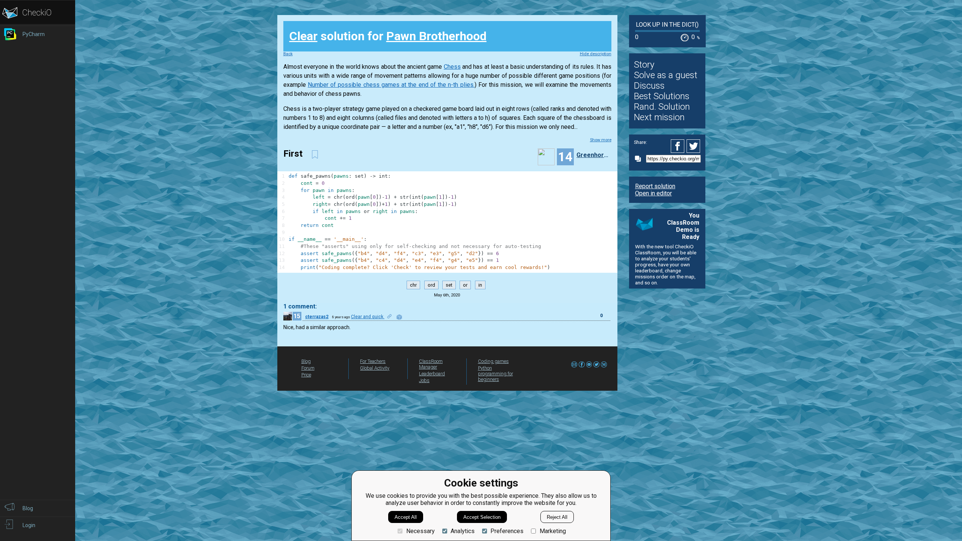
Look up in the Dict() (667, 24)
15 (296, 316)
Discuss (649, 85)
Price (306, 375)
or (465, 285)
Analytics (463, 531)
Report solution (655, 186)
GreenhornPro (593, 155)
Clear (303, 36)
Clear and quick (367, 316)
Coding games (493, 361)
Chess (452, 66)
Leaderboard (432, 373)
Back (288, 53)
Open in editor (653, 193)
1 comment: (300, 306)
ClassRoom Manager (431, 364)
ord (431, 285)
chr (413, 285)
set (449, 285)
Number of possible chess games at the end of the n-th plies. (391, 84)
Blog (306, 361)
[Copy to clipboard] (640, 159)
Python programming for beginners (495, 373)
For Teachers (373, 361)
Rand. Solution (662, 106)
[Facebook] (679, 146)
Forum (308, 368)
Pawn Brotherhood (436, 36)
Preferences (506, 531)
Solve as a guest (665, 75)
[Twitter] (694, 146)
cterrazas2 (316, 316)
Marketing (553, 531)
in (480, 285)
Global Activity (374, 368)
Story (644, 64)
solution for (388, 36)
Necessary (420, 531)
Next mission (659, 117)
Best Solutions (662, 96)
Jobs (424, 380)
